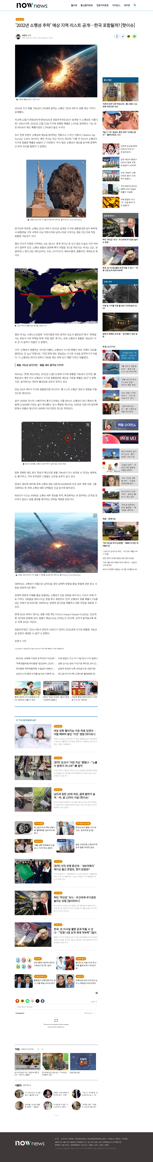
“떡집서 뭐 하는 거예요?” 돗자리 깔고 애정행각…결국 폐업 (26, 1073)
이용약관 (70, 1139)
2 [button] (56, 1115)
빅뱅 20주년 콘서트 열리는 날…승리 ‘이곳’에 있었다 (32, 1095)
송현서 (24, 35)
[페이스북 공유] (117, 38)
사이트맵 (124, 1139)
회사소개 (63, 1139)
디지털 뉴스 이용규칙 (114, 1139)
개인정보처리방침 (80, 1139)
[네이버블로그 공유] (134, 38)
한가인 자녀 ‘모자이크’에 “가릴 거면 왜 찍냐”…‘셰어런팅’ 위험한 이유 (82, 1073)
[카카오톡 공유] (128, 38)
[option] (27, 1065)
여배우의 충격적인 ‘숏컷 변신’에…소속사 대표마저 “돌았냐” (90, 1095)
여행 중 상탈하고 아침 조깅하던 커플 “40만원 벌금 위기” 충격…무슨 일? (53, 1073)
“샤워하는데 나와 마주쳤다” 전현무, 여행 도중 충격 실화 (32, 1106)
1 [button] (54, 1115)
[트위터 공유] (122, 38)
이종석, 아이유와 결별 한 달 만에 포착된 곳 (89, 1105)
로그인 (57, 1139)
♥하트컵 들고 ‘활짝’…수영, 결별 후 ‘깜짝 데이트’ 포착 (61, 1095)
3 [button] (57, 1115)
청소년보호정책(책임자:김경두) (96, 1139)
